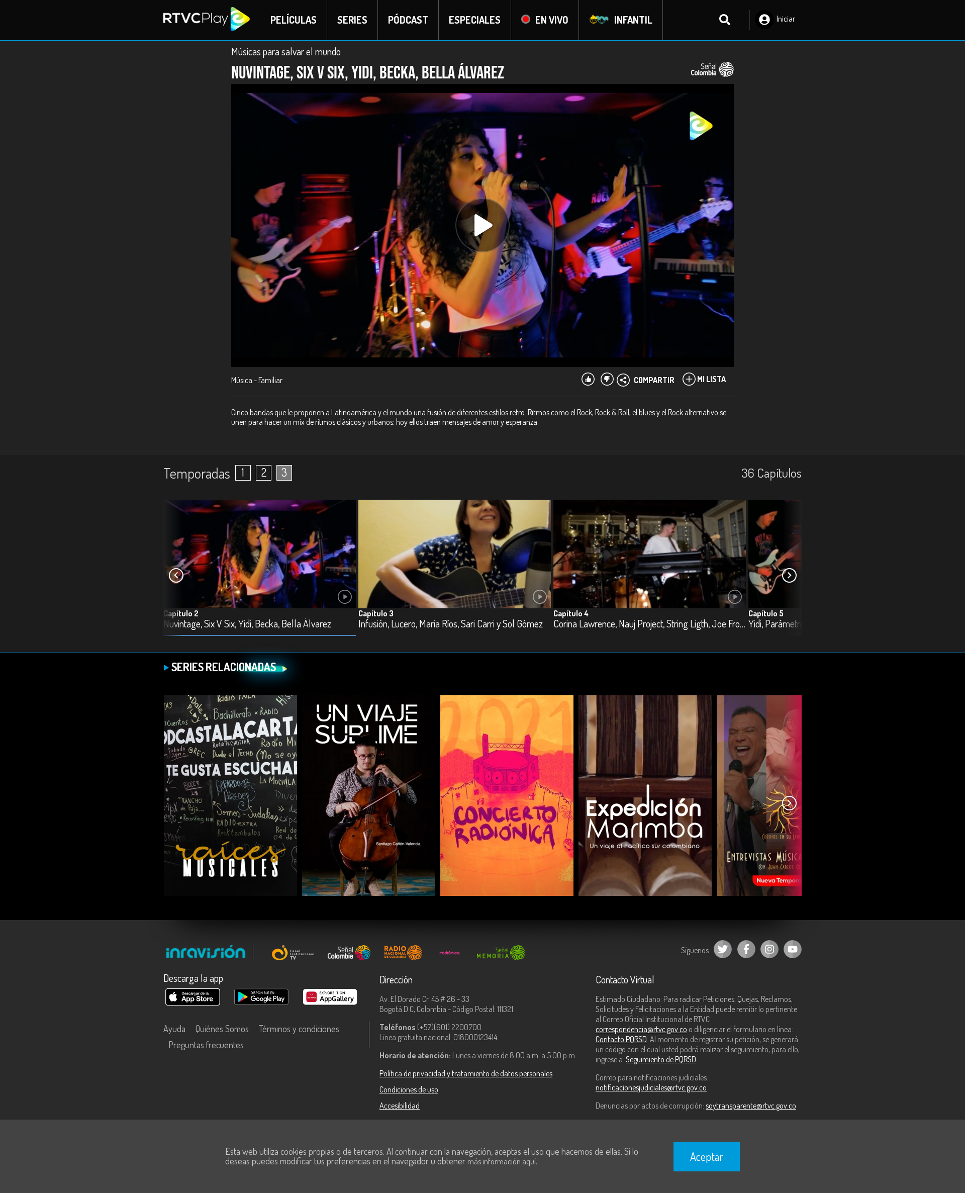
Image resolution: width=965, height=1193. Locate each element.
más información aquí (501, 1161)
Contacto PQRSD (621, 1039)
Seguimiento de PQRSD (661, 1059)
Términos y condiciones (299, 1028)
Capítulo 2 (181, 613)
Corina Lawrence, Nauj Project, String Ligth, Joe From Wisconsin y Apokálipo (649, 624)
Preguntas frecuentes (206, 1044)
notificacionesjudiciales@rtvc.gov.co (651, 1087)
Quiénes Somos (222, 1028)
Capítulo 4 (571, 613)
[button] (789, 575)
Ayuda (174, 1028)
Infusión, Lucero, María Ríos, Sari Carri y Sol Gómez (450, 624)
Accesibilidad (399, 1105)
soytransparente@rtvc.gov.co (751, 1105)
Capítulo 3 (376, 613)
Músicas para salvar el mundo (286, 51)
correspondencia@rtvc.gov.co (641, 1029)
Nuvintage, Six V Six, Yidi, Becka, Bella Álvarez (247, 624)
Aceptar (706, 1156)
